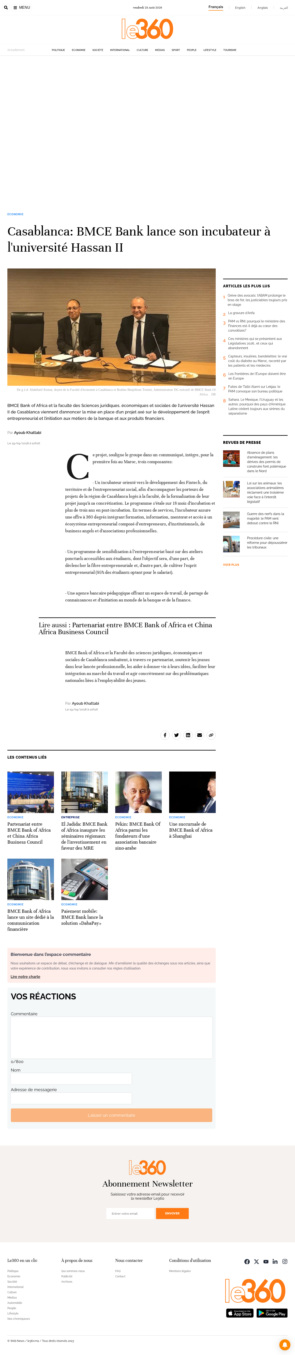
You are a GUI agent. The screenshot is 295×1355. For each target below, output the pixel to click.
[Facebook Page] (247, 1261)
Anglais (262, 7)
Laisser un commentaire (111, 1115)
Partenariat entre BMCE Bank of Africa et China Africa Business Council (125, 628)
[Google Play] (272, 1312)
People (192, 50)
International (120, 50)
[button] (284, 1344)
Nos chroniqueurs (18, 1318)
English (240, 7)
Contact (120, 1276)
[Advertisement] (138, 125)
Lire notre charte (25, 977)
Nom (16, 1070)
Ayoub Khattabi (27, 432)
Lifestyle (210, 50)
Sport (176, 50)
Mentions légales (180, 1271)
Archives (66, 1281)
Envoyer (172, 1213)
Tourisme (229, 50)
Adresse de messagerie (34, 1089)
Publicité (66, 1276)
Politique (58, 50)
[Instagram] (285, 1261)
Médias (160, 50)
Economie (79, 50)
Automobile (14, 1303)
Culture (142, 50)
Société (97, 50)
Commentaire (24, 1013)
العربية (284, 7)
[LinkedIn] (275, 1261)
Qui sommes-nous (73, 1271)
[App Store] (240, 1312)
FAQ (118, 1271)
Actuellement (16, 50)
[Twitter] (256, 1261)
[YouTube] (266, 1261)
